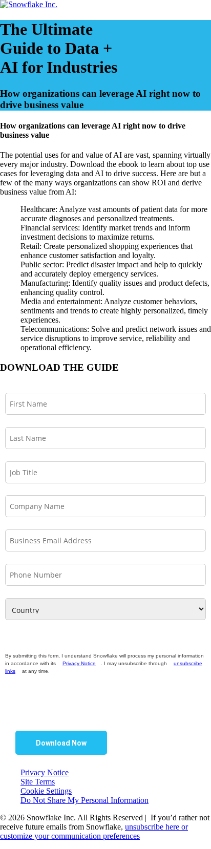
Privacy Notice (79, 663)
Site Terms (37, 781)
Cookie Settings (46, 791)
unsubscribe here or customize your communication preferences (94, 831)
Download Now (61, 743)
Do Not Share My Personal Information (84, 800)
